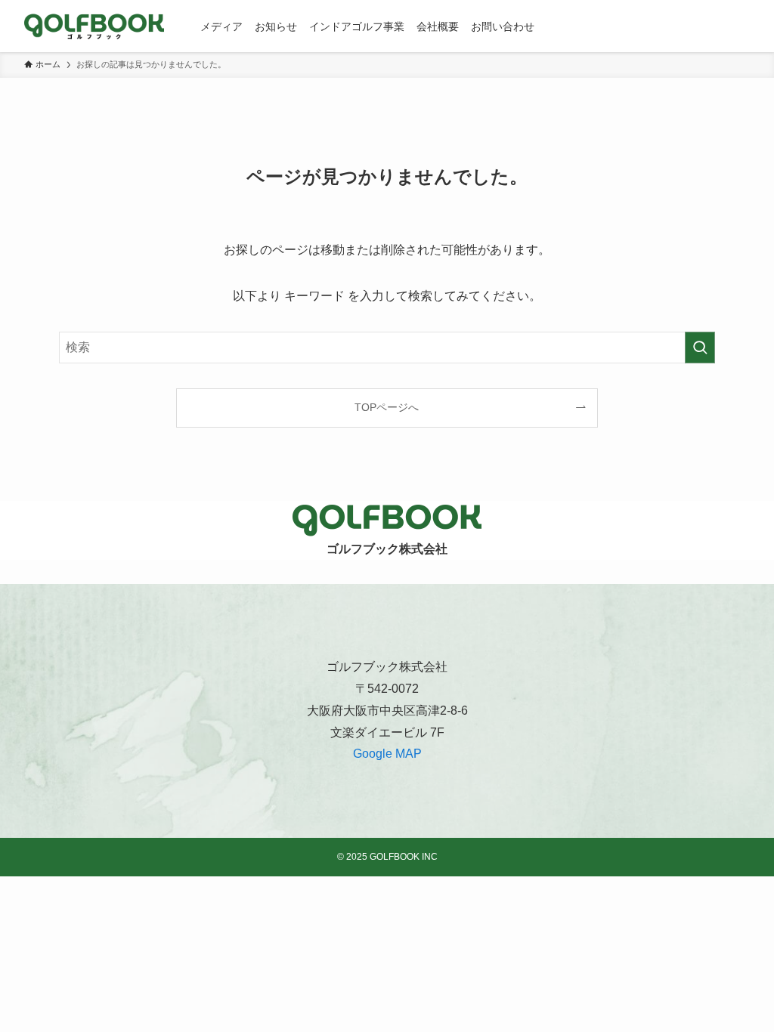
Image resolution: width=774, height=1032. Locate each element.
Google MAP (387, 753)
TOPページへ (386, 407)
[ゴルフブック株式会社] (94, 26)
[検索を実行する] (700, 347)
